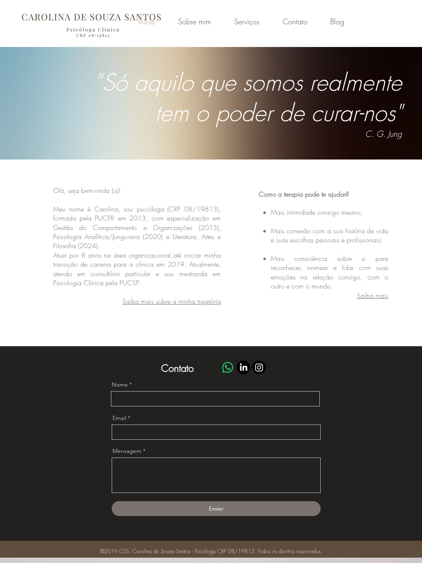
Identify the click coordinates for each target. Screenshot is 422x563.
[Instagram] (259, 367)
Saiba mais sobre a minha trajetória (171, 301)
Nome (120, 384)
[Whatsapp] (227, 367)
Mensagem (127, 451)
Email (119, 418)
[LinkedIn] (243, 367)
